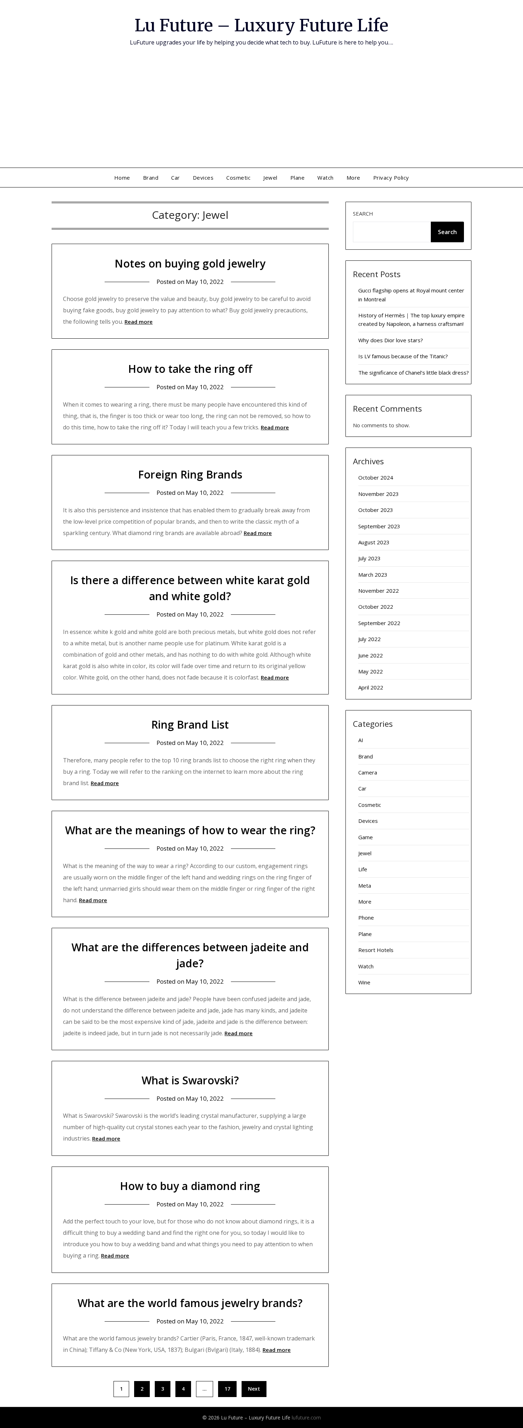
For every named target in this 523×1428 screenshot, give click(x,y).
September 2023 (379, 526)
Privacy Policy (391, 177)
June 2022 (370, 655)
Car (175, 177)
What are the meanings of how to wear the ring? (190, 830)
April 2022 (370, 687)
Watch (325, 177)
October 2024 (375, 477)
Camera (367, 772)
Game (365, 837)
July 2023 (369, 558)
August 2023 (374, 542)
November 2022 (378, 590)
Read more (139, 321)
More (353, 177)
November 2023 (378, 493)
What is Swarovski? (190, 1080)
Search (363, 213)
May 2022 (370, 671)
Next (254, 1388)
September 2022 (379, 622)
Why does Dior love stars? (390, 340)
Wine (364, 982)
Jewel (270, 177)
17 (227, 1388)
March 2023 (372, 574)
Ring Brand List (190, 724)
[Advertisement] (261, 114)
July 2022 (369, 638)
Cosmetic (238, 177)
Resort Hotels (375, 949)
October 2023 (375, 509)
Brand (151, 177)
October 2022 (375, 606)
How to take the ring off (190, 368)
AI (360, 740)
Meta (364, 885)
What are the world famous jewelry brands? (190, 1303)
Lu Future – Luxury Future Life (261, 25)
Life (362, 869)
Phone (366, 917)
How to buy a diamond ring (190, 1186)
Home (122, 177)
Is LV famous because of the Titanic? (403, 356)
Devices (203, 177)
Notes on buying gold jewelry (190, 263)
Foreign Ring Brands (190, 474)
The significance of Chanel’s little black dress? (413, 372)
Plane (297, 177)
